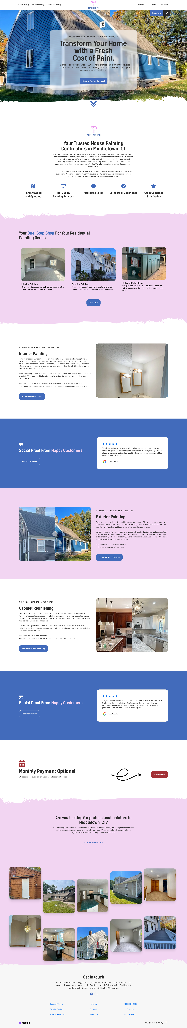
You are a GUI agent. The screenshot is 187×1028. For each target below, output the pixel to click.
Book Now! (93, 303)
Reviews (141, 5)
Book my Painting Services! (93, 81)
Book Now (156, 13)
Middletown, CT (130, 1014)
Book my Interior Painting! (32, 396)
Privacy (160, 1023)
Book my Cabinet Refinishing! (33, 649)
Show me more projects (93, 842)
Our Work (152, 5)
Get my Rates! (159, 774)
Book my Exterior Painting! (109, 557)
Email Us (130, 1009)
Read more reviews (30, 461)
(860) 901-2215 (130, 1004)
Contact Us (164, 5)
